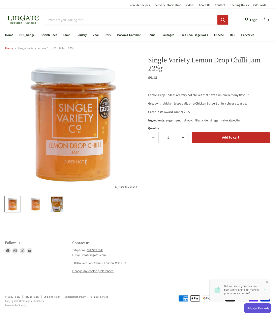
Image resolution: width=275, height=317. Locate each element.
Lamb (66, 35)
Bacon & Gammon (129, 35)
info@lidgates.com (94, 255)
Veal (96, 35)
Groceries (247, 35)
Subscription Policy (75, 297)
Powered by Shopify (16, 305)
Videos (190, 5)
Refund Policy (32, 297)
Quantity (153, 128)
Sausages (167, 35)
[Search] (222, 20)
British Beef (49, 35)
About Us (204, 5)
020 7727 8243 (95, 250)
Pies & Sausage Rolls (194, 35)
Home (9, 35)
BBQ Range (27, 35)
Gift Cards (259, 5)
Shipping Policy (52, 297)
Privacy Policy (12, 297)
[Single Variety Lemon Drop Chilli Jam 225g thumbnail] (13, 204)
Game (151, 35)
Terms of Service (99, 297)
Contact (220, 5)
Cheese (219, 35)
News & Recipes (139, 5)
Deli (232, 35)
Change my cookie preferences (93, 271)
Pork (108, 35)
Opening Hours (239, 5)
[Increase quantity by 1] (183, 137)
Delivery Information (167, 5)
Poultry (82, 35)
